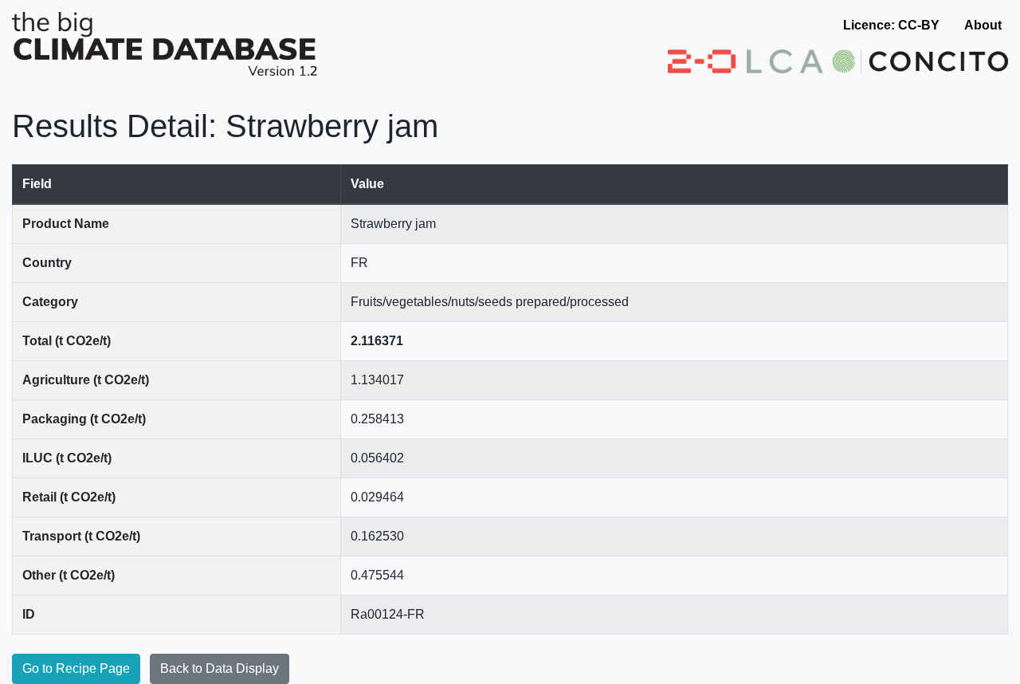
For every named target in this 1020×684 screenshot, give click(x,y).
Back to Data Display (219, 668)
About (983, 25)
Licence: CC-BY (891, 25)
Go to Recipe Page (76, 668)
